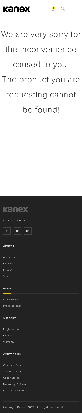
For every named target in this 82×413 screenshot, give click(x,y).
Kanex (21, 407)
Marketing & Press (15, 384)
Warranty (8, 341)
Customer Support (14, 365)
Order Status (11, 377)
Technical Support (14, 371)
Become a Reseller (15, 390)
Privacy (8, 269)
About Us (9, 257)
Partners (8, 263)
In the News (10, 299)
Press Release (12, 305)
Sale (6, 276)
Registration (11, 329)
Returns (8, 335)
